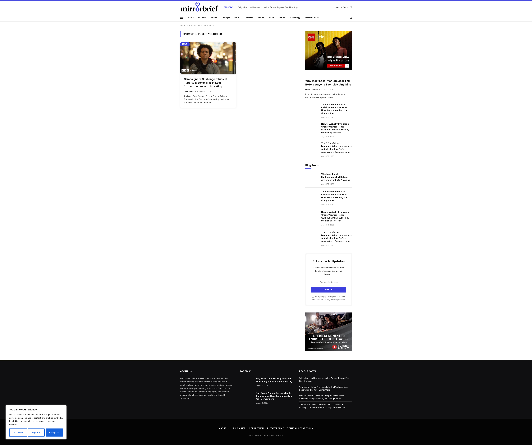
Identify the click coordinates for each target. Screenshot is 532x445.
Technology (294, 17)
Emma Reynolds (311, 89)
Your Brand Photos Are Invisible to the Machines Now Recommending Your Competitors (269, 7)
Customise (18, 432)
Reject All (36, 432)
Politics (237, 17)
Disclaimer (239, 428)
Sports (261, 17)
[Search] (350, 18)
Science (249, 17)
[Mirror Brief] (199, 7)
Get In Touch (256, 428)
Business (202, 17)
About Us (224, 428)
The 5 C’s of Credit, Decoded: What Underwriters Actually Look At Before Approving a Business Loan (336, 147)
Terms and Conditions (300, 428)
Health (214, 17)
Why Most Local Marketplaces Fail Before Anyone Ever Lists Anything (328, 82)
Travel (282, 17)
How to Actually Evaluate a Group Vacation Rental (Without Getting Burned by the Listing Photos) (335, 128)
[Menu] (181, 17)
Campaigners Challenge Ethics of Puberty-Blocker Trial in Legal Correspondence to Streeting (205, 83)
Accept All (54, 432)
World (271, 17)
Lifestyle (226, 17)
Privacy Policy (330, 300)
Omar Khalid (189, 91)
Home (191, 17)
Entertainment (312, 17)
